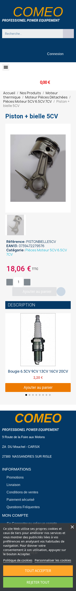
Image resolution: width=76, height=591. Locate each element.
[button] (5, 67)
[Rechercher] (68, 33)
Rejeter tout (38, 582)
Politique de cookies (17, 560)
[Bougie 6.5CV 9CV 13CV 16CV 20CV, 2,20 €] (38, 352)
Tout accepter (38, 570)
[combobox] (30, 33)
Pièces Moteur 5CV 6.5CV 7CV (36, 252)
